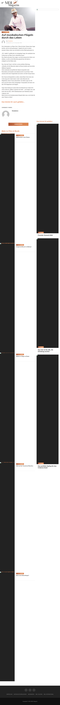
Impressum (9, 694)
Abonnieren (31, 694)
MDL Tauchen (39, 694)
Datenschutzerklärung (20, 694)
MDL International (49, 694)
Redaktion (10, 41)
